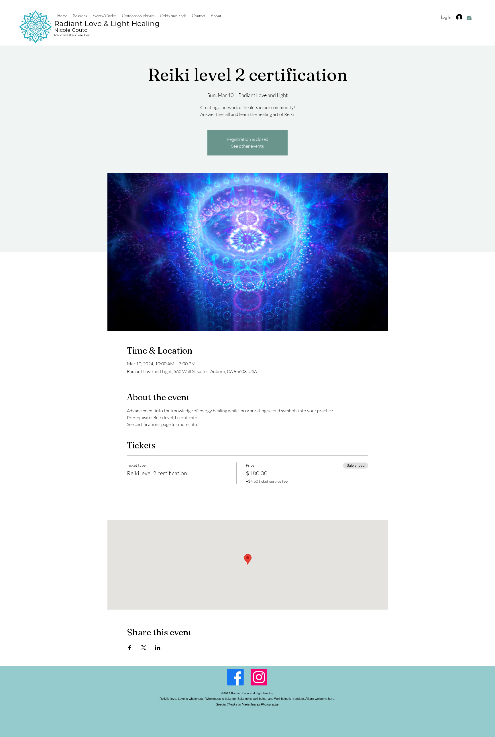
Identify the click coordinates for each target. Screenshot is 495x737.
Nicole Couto (70, 30)
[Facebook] (235, 677)
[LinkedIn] (259, 677)
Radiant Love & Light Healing (107, 23)
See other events (247, 146)
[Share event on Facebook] (129, 647)
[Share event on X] (143, 647)
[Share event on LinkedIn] (157, 647)
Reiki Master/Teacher (72, 35)
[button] (469, 17)
